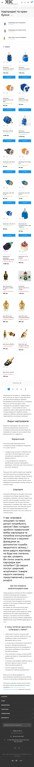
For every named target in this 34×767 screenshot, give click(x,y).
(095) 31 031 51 (17, 731)
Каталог (4, 696)
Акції (3, 700)
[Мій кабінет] (28, 2)
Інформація (5, 713)
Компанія (4, 709)
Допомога (5, 717)
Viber (19, 748)
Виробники (5, 705)
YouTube (15, 748)
